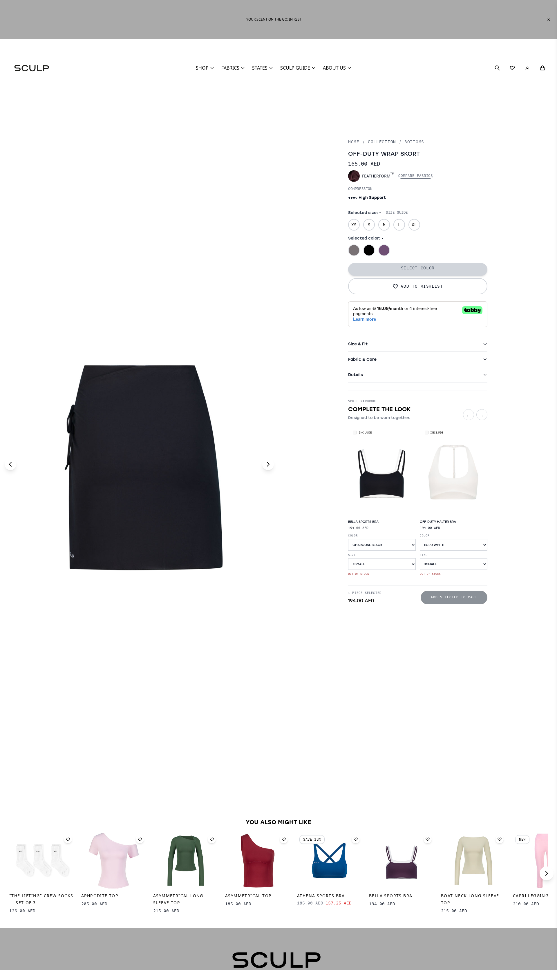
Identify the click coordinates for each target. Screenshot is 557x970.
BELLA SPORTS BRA (363, 521)
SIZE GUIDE (397, 213)
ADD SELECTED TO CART (454, 597)
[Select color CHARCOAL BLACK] (369, 250)
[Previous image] (10, 464)
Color (353, 535)
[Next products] (547, 873)
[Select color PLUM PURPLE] (384, 250)
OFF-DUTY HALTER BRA (438, 521)
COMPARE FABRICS (415, 176)
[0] (512, 68)
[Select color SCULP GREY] (354, 250)
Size (352, 554)
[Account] (527, 68)
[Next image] (268, 464)
